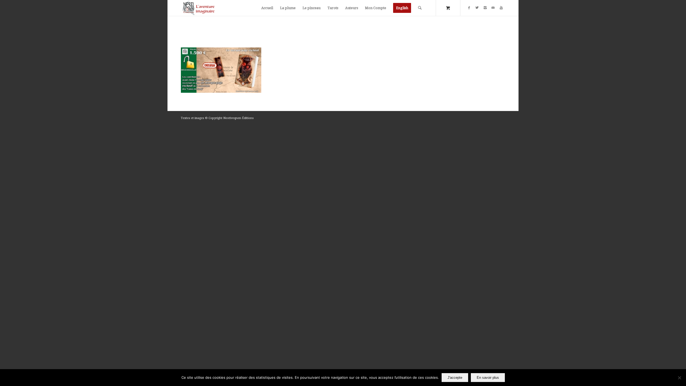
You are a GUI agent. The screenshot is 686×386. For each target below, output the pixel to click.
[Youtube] (501, 8)
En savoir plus (488, 378)
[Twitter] (477, 8)
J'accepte (455, 378)
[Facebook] (469, 8)
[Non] (679, 377)
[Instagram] (485, 8)
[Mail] (493, 8)
